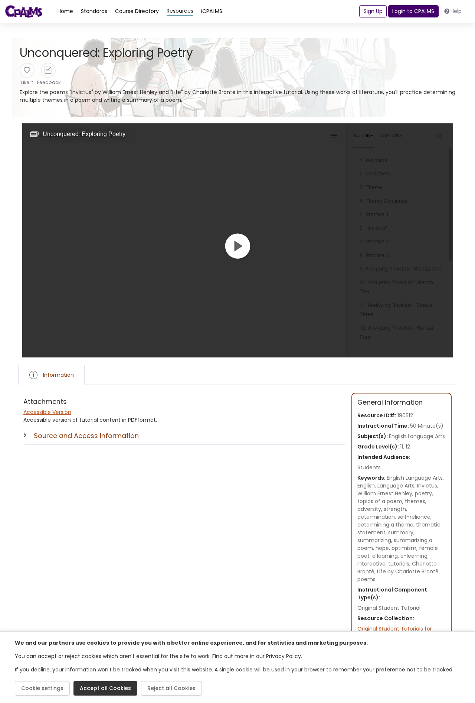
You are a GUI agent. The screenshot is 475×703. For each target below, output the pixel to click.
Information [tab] (58, 375)
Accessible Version (47, 412)
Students (369, 467)
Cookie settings (42, 688)
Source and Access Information (86, 435)
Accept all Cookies (105, 688)
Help (456, 11)
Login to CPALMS (413, 11)
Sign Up (373, 11)
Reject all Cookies (171, 688)
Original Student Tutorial (388, 608)
